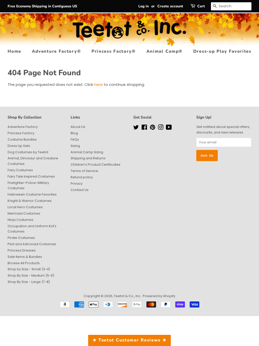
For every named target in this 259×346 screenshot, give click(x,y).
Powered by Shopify (159, 296)
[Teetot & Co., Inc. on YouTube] (169, 128)
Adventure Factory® (56, 51)
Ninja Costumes (20, 220)
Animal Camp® (164, 51)
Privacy (76, 183)
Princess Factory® (114, 51)
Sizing (75, 146)
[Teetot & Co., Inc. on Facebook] (144, 128)
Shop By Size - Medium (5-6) (31, 275)
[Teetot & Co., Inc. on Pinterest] (152, 128)
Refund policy (82, 177)
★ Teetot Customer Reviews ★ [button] (130, 340)
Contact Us (80, 190)
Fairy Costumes (20, 170)
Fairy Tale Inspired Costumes (31, 176)
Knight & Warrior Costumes (30, 201)
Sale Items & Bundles (25, 257)
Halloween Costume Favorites (32, 194)
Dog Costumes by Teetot (28, 152)
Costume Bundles (22, 139)
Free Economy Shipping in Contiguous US (42, 6)
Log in (143, 6)
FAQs (75, 139)
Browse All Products (24, 263)
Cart (201, 6)
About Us (78, 127)
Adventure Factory (23, 127)
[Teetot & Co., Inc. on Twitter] (136, 128)
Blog (74, 133)
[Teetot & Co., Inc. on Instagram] (160, 128)
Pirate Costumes (21, 238)
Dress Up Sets (19, 146)
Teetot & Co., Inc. (127, 296)
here (98, 84)
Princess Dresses (22, 250)
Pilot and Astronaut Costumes (32, 244)
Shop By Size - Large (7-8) (29, 282)
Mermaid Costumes (24, 213)
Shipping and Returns (88, 158)
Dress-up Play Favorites (222, 51)
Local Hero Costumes (25, 207)
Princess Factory (21, 133)
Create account (170, 6)
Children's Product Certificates (95, 164)
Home (14, 51)
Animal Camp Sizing (87, 152)
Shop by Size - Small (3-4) (29, 269)
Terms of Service (84, 171)
